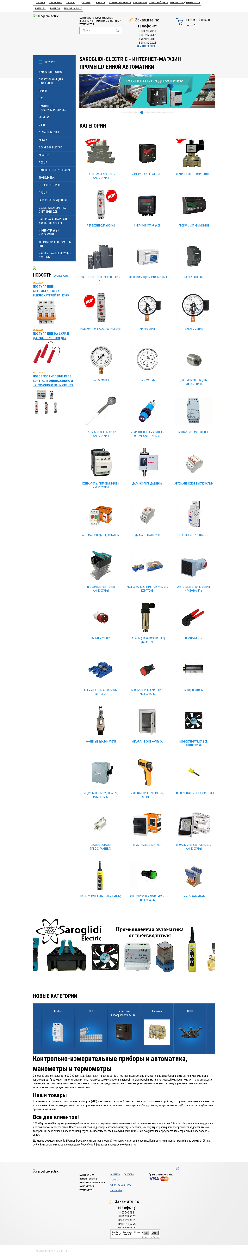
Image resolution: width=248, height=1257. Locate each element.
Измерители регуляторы (147, 173)
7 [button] (164, 112)
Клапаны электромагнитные (194, 173)
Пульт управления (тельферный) (100, 896)
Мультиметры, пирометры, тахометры (147, 795)
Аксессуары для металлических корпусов (147, 588)
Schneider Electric (51, 147)
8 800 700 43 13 (147, 31)
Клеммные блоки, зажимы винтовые (100, 691)
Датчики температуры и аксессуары (101, 433)
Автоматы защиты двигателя (100, 535)
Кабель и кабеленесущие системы (55, 255)
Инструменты (193, 638)
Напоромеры (101, 380)
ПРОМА (43, 192)
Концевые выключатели (101, 741)
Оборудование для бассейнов (51, 81)
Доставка (85, 2)
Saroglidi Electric (50, 71)
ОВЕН (42, 124)
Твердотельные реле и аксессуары (101, 588)
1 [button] (130, 112)
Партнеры (40, 8)
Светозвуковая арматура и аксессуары (147, 898)
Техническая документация (185, 2)
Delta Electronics (50, 185)
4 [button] (147, 112)
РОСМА (43, 162)
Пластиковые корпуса (147, 844)
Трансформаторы (194, 896)
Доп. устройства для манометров (193, 382)
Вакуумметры (194, 328)
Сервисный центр (158, 2)
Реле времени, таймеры (193, 535)
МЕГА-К (43, 139)
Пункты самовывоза (120, 2)
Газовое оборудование (53, 200)
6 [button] (159, 112)
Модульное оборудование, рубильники (101, 795)
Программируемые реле (194, 225)
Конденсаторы (193, 690)
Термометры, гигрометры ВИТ (55, 243)
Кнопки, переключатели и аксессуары (147, 691)
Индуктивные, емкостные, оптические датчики (147, 433)
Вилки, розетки (100, 638)
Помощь (115, 1180)
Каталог (70, 2)
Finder (43, 90)
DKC (41, 98)
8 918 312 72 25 (147, 42)
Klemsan (44, 117)
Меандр (44, 155)
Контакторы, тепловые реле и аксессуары (100, 485)
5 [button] (153, 112)
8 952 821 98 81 (147, 38)
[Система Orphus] (135, 1233)
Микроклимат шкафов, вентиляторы (193, 743)
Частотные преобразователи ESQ (52, 107)
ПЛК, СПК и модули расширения (147, 277)
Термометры (147, 380)
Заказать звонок (146, 46)
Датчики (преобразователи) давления (147, 640)
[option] (147, 91)
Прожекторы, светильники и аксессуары (194, 846)
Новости (100, 2)
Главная (40, 2)
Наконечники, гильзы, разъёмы (194, 793)
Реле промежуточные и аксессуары (100, 175)
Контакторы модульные (193, 431)
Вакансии (55, 8)
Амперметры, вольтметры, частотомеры (193, 588)
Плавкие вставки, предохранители (101, 846)
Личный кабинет (73, 8)
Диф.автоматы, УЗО (147, 535)
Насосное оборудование (55, 170)
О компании (55, 2)
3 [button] (141, 112)
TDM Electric (47, 177)
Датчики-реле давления (147, 483)
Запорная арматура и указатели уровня (53, 221)
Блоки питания (193, 277)
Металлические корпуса (147, 741)
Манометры (147, 328)
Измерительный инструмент (49, 232)
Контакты (115, 1174)
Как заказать (140, 2)
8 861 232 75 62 (147, 35)
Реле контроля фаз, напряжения (100, 328)
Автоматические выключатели (193, 483)
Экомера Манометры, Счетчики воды (52, 209)
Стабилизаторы (49, 132)
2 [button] (136, 112)
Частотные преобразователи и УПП (100, 279)
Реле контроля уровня (101, 225)
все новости (61, 276)
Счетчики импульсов (147, 225)
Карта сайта (116, 1190)
